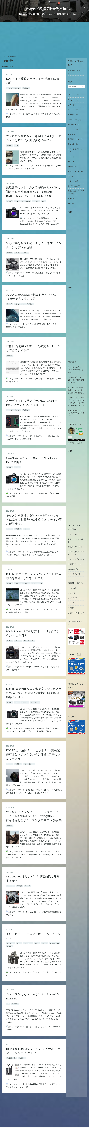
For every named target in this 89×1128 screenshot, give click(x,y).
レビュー (26, 529)
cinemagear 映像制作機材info (44, 8)
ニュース (25, 252)
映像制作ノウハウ (74, 564)
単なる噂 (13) (73, 144)
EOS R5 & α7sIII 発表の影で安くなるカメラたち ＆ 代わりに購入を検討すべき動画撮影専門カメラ (34, 693)
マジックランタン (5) (75, 171)
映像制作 (26, 88)
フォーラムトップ (74, 534)
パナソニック (26, 201)
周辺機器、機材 (54, 943)
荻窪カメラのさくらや (76, 613)
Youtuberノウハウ (74, 569)
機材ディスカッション (76, 547)
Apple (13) (71, 134)
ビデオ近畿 (72, 588)
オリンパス (10, 886)
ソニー (17, 201)
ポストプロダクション (13, 88)
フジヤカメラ (73, 598)
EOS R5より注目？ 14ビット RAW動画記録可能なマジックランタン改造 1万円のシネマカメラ (33, 754)
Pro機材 (71, 608)
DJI (8, 1003)
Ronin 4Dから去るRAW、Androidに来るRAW (75, 369)
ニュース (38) (73, 110)
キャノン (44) (73, 100)
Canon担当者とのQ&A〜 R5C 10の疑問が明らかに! (76, 379)
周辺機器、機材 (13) (75, 139)
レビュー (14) (73, 129)
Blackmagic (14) (73, 124)
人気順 (10, 66)
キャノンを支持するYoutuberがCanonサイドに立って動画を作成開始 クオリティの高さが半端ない (34, 519)
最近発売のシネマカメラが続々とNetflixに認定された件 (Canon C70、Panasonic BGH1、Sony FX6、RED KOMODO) (33, 192)
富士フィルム (35, 702)
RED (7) (71, 161)
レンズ (37, 943)
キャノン (36, 201)
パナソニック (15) (74, 119)
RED (17, 145)
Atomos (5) (72, 166)
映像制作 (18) (73, 115)
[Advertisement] (44, 40)
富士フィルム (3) (74, 186)
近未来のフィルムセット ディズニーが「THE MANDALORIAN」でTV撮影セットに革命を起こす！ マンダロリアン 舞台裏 (35, 816)
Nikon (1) (71, 203)
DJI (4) (70, 176)
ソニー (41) (72, 105)
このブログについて (75, 443)
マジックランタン (37, 583)
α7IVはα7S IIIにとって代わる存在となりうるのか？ (76, 413)
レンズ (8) (71, 156)
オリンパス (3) (73, 181)
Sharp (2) (71, 198)
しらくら (71, 603)
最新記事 (72, 361)
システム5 (71, 593)
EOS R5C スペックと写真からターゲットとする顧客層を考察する (76, 390)
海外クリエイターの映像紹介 (24, 304)
